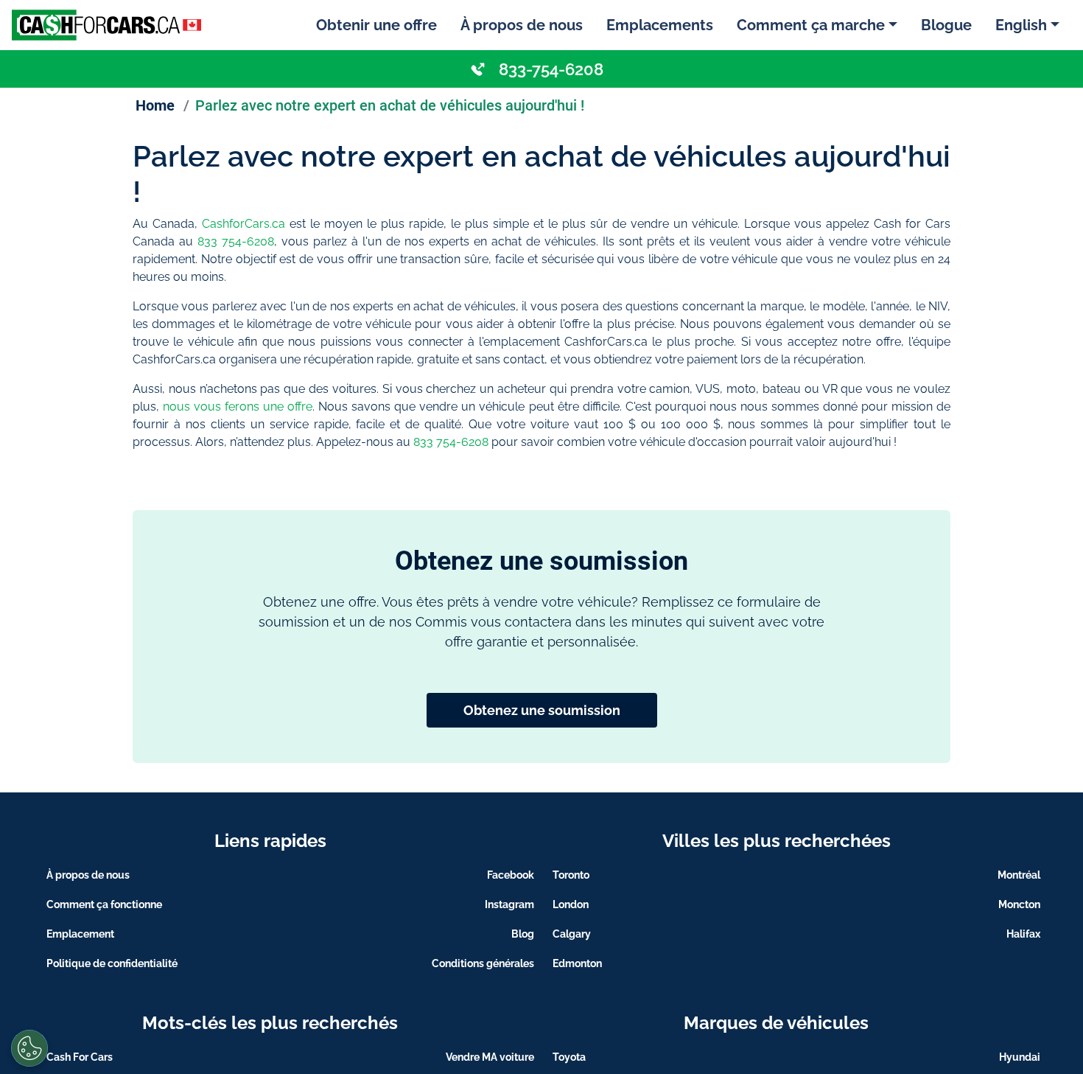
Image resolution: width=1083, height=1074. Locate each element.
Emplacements (659, 25)
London (571, 904)
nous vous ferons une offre (237, 407)
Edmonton (577, 963)
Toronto (571, 875)
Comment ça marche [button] (811, 25)
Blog (522, 934)
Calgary (572, 934)
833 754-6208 (235, 241)
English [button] (1021, 25)
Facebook (510, 875)
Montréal (1019, 875)
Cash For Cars (79, 1057)
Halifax (1023, 934)
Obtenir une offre (376, 25)
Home (155, 105)
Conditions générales (483, 963)
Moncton (1019, 904)
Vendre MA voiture (490, 1057)
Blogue (946, 25)
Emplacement (80, 934)
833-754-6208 (551, 69)
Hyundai (1019, 1057)
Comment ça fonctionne (104, 904)
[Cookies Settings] (29, 1048)
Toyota (569, 1057)
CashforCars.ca (243, 224)
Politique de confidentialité (112, 963)
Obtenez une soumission (541, 710)
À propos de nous (521, 25)
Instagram (509, 904)
